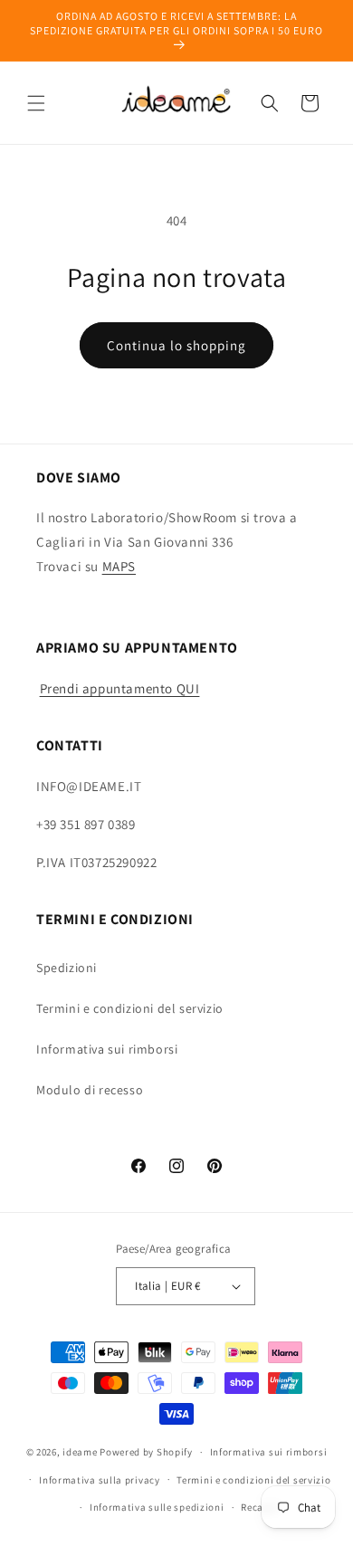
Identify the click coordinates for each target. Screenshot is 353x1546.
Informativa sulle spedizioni (157, 1507)
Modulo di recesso (89, 1090)
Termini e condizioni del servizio (130, 1008)
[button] (36, 103)
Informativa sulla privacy (99, 1480)
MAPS (119, 566)
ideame (79, 1452)
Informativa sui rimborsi (106, 1049)
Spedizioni (66, 967)
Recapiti (261, 1507)
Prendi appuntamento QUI (120, 688)
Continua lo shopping (176, 345)
